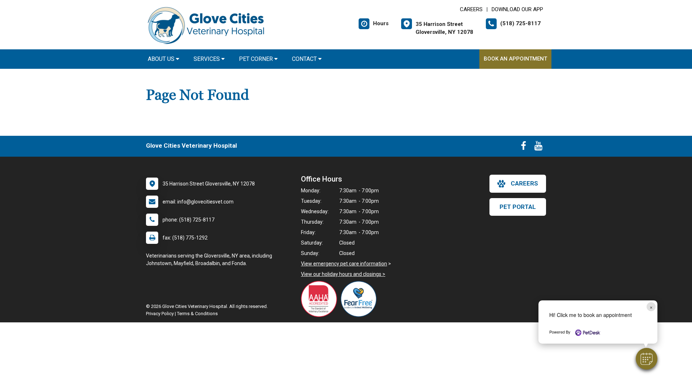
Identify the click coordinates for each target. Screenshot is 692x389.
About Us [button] (162, 58)
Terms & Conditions (197, 313)
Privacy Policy (160, 313)
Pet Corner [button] (256, 58)
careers (524, 183)
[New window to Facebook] (523, 147)
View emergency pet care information (344, 264)
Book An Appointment (515, 58)
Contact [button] (305, 58)
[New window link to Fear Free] (360, 299)
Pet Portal (518, 206)
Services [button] (207, 58)
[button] (646, 359)
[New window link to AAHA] (321, 299)
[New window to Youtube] (538, 147)
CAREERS (471, 9)
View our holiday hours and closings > (343, 274)
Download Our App (517, 9)
